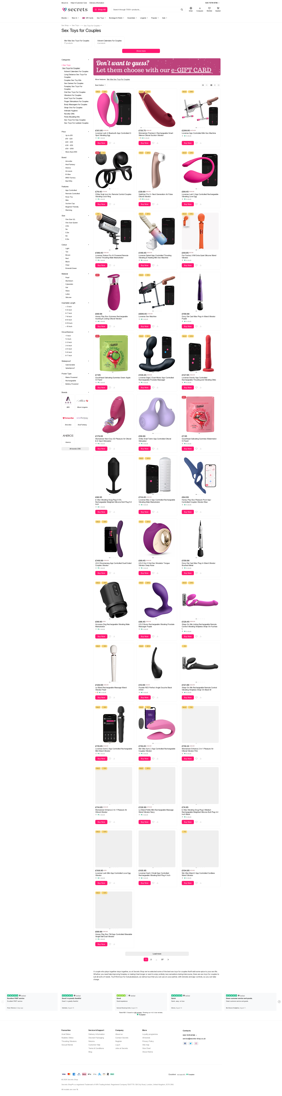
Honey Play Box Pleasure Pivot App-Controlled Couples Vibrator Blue (196, 501)
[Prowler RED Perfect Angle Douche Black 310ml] (157, 663)
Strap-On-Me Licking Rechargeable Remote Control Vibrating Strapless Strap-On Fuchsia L (199, 626)
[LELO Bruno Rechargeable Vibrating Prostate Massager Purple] (157, 600)
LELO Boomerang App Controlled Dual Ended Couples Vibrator (113, 564)
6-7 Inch (68, 313)
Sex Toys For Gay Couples (75, 120)
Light (67, 248)
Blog (90, 1052)
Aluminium (69, 281)
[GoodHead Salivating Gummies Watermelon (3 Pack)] (200, 414)
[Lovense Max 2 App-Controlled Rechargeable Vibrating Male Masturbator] (157, 475)
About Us (64, 3)
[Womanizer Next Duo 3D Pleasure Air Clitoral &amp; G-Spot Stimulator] (113, 414)
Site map (145, 1045)
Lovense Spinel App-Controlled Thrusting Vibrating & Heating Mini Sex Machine (155, 256)
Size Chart (146, 1048)
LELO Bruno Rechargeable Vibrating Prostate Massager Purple (156, 625)
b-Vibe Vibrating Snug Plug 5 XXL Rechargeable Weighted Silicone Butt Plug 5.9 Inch (113, 502)
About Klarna (147, 1052)
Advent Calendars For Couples (76, 71)
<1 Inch (68, 336)
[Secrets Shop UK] (75, 9)
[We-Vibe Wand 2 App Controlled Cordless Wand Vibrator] (200, 848)
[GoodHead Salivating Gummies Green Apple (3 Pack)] (113, 353)
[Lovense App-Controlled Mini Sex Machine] (200, 108)
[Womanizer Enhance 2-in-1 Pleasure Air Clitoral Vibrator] (113, 785)
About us (119, 1034)
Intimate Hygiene (71, 111)
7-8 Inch (68, 317)
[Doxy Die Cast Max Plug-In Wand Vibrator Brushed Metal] (200, 538)
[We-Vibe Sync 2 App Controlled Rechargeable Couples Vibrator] (157, 724)
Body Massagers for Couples (75, 104)
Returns (91, 1041)
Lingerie (143, 18)
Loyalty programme (150, 1034)
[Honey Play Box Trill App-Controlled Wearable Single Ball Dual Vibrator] (113, 909)
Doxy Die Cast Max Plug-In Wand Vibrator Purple (198, 317)
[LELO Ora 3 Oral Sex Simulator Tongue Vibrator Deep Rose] (157, 538)
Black (67, 262)
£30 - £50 (69, 145)
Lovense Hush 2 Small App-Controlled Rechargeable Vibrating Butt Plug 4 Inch (154, 874)
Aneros (68, 168)
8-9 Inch (68, 320)
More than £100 (71, 152)
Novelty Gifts (69, 114)
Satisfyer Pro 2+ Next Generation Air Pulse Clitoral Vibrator (156, 195)
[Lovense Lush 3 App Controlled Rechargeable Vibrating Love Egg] (200, 170)
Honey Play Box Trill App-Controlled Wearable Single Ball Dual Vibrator (113, 935)
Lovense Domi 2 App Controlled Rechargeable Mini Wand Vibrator (113, 750)
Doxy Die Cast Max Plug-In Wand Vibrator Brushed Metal (198, 564)
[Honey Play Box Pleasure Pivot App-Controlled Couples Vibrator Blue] (200, 475)
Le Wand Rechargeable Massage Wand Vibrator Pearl (111, 688)
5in (66, 229)
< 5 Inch (68, 307)
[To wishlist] (110, 143)
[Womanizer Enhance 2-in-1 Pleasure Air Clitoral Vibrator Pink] (200, 724)
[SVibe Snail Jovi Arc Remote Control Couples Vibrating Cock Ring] (113, 170)
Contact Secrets (121, 1038)
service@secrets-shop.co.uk (194, 1038)
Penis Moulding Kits (72, 117)
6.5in (67, 239)
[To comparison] (114, 143)
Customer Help (94, 1045)
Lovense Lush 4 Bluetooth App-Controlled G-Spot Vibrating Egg (113, 134)
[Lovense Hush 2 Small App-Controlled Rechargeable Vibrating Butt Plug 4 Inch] (157, 848)
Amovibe (68, 161)
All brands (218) (75, 449)
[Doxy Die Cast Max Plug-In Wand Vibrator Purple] (200, 292)
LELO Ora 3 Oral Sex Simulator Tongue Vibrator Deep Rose (154, 564)
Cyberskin (69, 284)
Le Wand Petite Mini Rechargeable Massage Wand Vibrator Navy (156, 811)
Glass (67, 291)
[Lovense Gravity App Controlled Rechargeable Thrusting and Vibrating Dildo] (200, 353)
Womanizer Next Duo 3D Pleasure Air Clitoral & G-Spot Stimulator (113, 440)
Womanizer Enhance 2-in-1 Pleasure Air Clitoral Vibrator (111, 811)
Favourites (66, 1030)
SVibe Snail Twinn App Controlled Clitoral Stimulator (155, 440)
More (144, 1030)
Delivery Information (97, 3)
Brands (64, 18)
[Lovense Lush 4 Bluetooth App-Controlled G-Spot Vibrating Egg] (113, 108)
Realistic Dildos (67, 1038)
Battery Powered (71, 384)
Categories (66, 60)
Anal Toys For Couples (73, 98)
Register (118, 1041)
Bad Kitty (68, 181)
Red (67, 258)
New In (74, 18)
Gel (66, 287)
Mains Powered (71, 377)
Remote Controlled (72, 194)
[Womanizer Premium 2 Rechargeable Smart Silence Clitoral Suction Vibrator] (157, 108)
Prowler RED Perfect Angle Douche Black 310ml (155, 688)
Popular (154, 18)
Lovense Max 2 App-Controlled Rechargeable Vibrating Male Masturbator (157, 501)
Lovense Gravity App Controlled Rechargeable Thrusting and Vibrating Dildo (199, 378)
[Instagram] (196, 1043)
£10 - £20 (68, 139)
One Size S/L (70, 219)
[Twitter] (190, 1043)
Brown (67, 255)
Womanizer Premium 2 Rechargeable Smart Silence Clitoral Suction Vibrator (156, 134)
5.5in (67, 233)
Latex (67, 294)
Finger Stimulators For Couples (76, 101)
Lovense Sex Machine (147, 316)
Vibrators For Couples (72, 95)
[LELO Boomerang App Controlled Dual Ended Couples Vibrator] (113, 538)
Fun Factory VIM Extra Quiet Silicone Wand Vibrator (199, 256)
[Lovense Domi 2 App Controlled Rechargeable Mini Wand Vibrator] (113, 724)
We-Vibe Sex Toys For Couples (118, 79)
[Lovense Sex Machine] (157, 292)
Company (119, 1030)
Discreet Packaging (96, 1038)
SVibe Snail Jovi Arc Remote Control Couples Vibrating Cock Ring (113, 195)
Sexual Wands (67, 1045)
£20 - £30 (69, 142)
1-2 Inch (68, 339)
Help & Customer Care (79, 3)
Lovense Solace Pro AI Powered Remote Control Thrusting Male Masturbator (111, 256)
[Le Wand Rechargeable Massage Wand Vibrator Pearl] (113, 663)
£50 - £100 (69, 149)
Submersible (70, 365)
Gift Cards (89, 18)
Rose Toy (69, 197)
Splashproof (70, 368)
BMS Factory (70, 178)
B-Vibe (68, 174)
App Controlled (71, 190)
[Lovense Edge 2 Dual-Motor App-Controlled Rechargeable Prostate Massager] (157, 353)
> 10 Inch (68, 326)
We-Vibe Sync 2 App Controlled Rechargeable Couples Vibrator (157, 750)
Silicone (68, 297)
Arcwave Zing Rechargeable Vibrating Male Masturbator (112, 625)
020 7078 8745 (211, 3)
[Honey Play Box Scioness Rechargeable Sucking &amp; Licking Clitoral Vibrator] (113, 292)
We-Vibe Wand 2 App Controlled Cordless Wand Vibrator (198, 874)
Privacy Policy (148, 1041)
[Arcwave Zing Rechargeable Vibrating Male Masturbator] (113, 600)
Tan (66, 252)
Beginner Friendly (72, 207)
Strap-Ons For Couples (73, 107)
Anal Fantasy (70, 164)
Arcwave (68, 171)
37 (162, 959)
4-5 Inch (68, 349)
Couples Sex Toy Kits (72, 80)
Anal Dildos (65, 1034)
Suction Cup (70, 204)
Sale (163, 18)
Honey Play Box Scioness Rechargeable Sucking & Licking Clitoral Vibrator (111, 317)
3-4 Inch (68, 346)
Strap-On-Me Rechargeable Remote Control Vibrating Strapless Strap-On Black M (199, 688)
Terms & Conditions (96, 1048)
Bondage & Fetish (115, 18)
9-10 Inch (68, 323)
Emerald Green (71, 268)
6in (66, 236)
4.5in (67, 226)
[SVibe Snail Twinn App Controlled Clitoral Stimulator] (157, 414)
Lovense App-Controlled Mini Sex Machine (199, 133)
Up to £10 (69, 135)
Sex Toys (100, 18)
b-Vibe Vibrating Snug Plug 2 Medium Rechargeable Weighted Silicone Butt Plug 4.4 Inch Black (200, 812)
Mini (67, 200)
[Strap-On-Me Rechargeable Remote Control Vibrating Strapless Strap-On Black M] (200, 663)
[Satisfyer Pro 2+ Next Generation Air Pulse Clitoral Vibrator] (157, 170)
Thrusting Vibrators (69, 1041)
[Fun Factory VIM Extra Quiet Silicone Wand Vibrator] (200, 231)
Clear (67, 265)
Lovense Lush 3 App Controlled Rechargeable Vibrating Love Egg (200, 195)
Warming (68, 210)
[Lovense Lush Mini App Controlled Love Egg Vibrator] (113, 848)
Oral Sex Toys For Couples (74, 92)
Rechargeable (70, 381)
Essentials (131, 18)
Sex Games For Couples (73, 83)
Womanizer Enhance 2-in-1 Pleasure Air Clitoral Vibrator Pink (197, 750)
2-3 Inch (68, 342)
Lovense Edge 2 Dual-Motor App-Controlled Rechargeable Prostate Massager (156, 378)
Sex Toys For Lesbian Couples (76, 123)
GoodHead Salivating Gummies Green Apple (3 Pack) (112, 378)
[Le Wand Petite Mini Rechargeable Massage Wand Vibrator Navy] (157, 785)
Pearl (67, 278)
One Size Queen (71, 223)
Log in (117, 1045)
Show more (141, 51)
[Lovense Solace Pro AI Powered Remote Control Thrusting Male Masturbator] (113, 231)
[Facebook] (185, 1043)
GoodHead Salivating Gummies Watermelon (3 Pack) (199, 440)
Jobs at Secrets (121, 1048)
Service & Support (96, 1030)
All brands (146, 1038)
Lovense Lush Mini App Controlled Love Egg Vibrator (113, 874)
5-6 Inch (68, 310)
